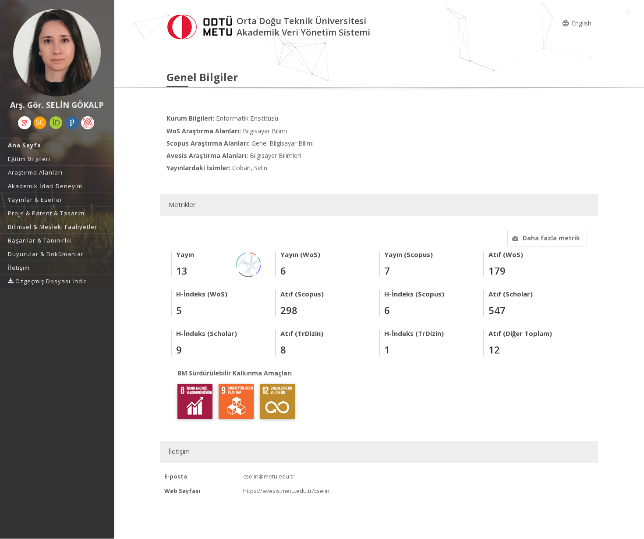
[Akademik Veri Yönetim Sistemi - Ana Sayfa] (201, 25)
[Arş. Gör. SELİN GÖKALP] (57, 52)
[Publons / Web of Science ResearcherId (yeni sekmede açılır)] (72, 122)
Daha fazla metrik (551, 238)
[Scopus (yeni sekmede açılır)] (39, 122)
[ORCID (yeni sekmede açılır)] (56, 122)
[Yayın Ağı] (249, 264)
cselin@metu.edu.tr (268, 476)
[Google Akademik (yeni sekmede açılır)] (24, 122)
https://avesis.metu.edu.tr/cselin (286, 491)
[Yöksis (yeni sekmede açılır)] (87, 122)
